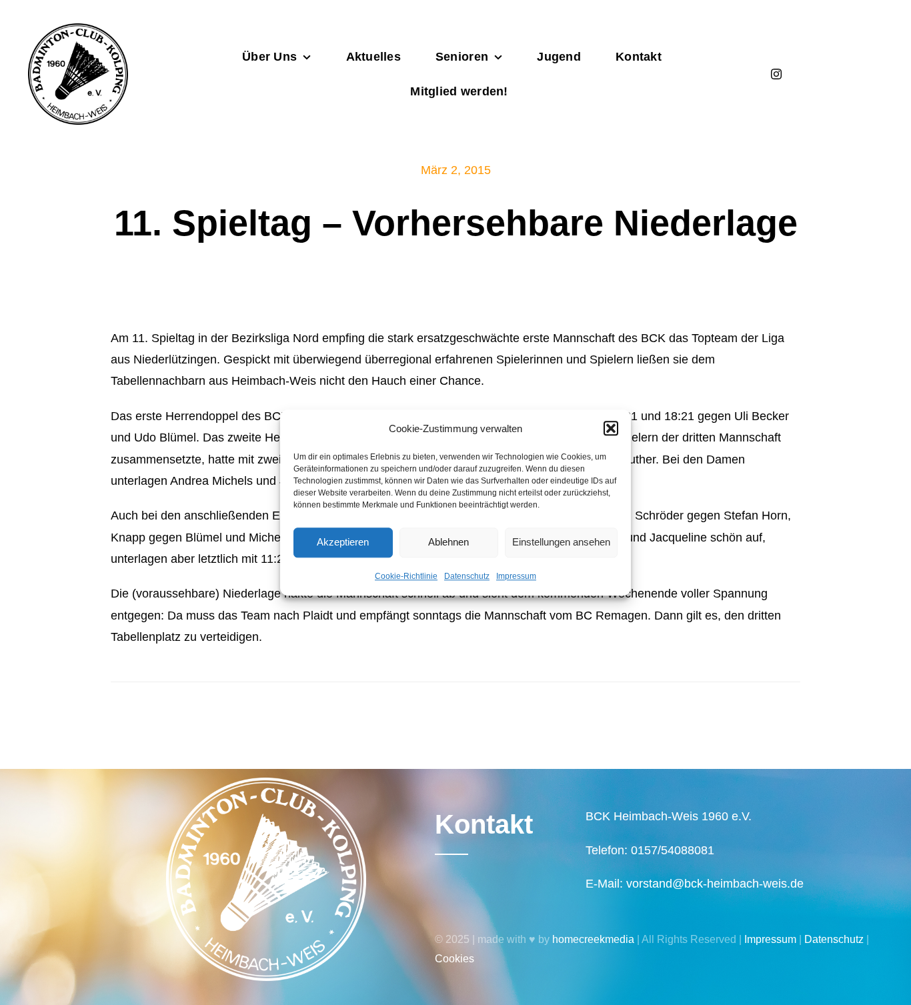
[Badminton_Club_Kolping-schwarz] (78, 29)
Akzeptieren (343, 542)
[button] (611, 428)
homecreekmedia (593, 939)
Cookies (454, 958)
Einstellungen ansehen (561, 542)
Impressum (516, 576)
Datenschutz (467, 576)
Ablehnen (448, 542)
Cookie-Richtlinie (406, 576)
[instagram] (776, 74)
